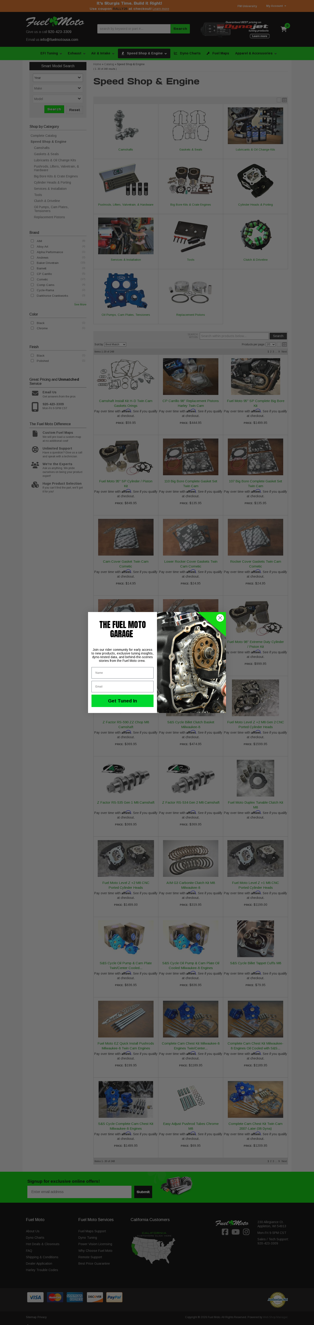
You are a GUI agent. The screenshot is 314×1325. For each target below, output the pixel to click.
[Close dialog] (220, 618)
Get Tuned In (122, 700)
